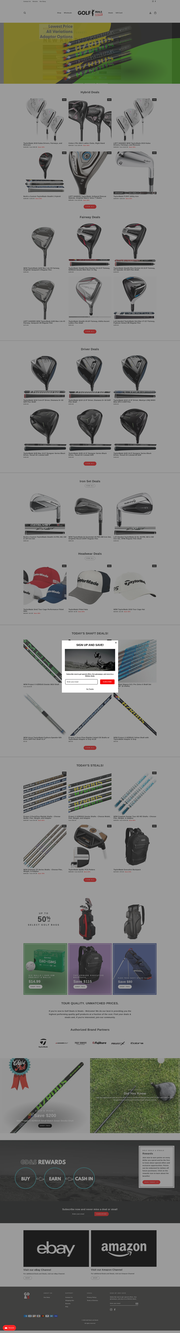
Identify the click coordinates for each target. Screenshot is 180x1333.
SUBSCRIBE (107, 682)
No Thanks (90, 689)
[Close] (116, 642)
